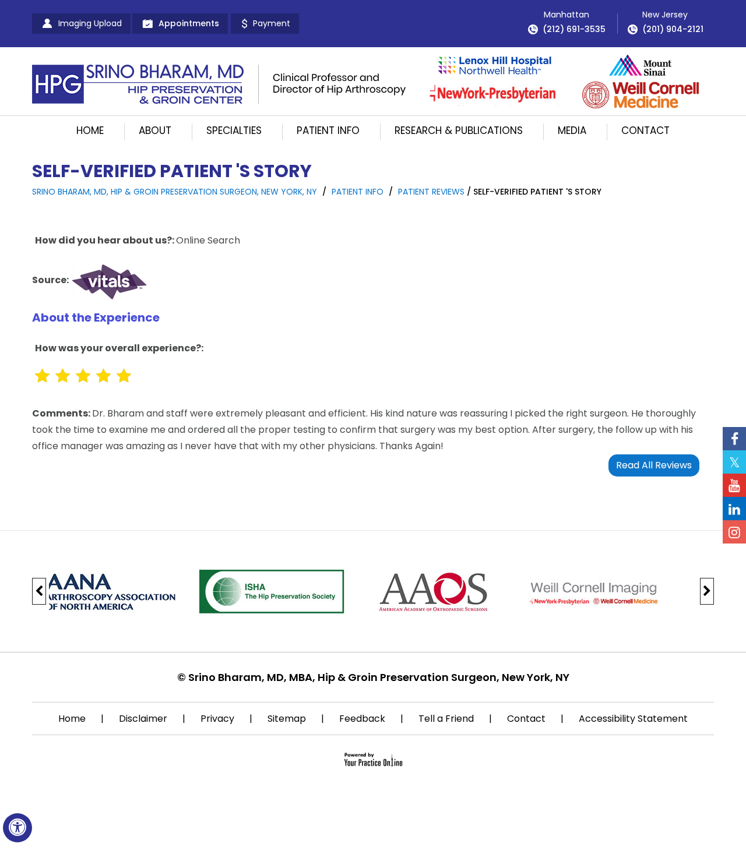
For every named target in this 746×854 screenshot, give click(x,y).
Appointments (189, 23)
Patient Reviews (431, 191)
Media (572, 130)
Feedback (362, 718)
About (155, 130)
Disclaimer (143, 718)
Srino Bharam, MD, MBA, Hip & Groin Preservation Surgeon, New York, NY (378, 677)
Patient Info (328, 130)
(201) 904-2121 (672, 29)
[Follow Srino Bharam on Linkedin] (734, 508)
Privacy (217, 718)
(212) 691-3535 (574, 29)
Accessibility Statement (633, 718)
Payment (271, 23)
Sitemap (287, 718)
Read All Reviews (654, 465)
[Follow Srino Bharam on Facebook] (734, 438)
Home (90, 130)
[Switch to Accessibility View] (17, 827)
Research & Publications (459, 130)
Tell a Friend (446, 718)
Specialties (234, 130)
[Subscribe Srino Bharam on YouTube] (734, 485)
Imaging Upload (90, 23)
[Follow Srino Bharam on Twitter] (734, 462)
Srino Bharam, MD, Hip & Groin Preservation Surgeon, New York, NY (174, 191)
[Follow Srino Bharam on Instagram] (734, 532)
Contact (645, 130)
